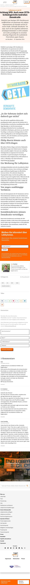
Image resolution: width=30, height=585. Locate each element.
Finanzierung (3, 501)
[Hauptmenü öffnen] (6, 2)
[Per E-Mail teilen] (17, 300)
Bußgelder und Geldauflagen (6, 527)
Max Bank (10, 39)
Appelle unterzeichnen (5, 538)
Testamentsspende (4, 532)
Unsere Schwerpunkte (5, 510)
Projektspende (3, 530)
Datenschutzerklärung (5, 257)
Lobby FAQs (3, 496)
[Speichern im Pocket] (13, 300)
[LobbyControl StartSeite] (15, 554)
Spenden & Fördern (4, 518)
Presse (1, 534)
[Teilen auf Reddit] (2, 304)
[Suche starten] (28, 486)
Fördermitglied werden (5, 521)
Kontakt (2, 541)
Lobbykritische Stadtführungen (7, 507)
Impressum (3, 543)
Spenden (26, 1)
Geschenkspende (4, 525)
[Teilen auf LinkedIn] (24, 300)
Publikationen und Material (6, 505)
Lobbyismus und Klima (5, 514)
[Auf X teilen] (5, 300)
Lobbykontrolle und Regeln (6, 512)
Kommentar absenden (6, 349)
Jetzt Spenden (3, 523)
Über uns (2, 494)
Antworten (3, 384)
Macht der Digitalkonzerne (6, 516)
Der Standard (11, 160)
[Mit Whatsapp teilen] (9, 300)
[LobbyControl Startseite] (14, 2)
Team (1, 498)
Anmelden (5, 249)
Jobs (1, 503)
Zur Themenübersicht (24, 277)
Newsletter (2, 536)
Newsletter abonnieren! (21, 582)
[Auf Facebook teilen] (2, 300)
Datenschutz (16, 558)
